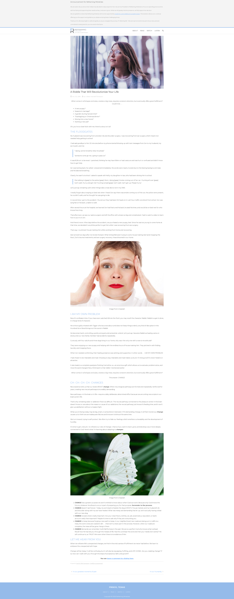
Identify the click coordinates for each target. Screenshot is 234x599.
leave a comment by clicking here (120, 558)
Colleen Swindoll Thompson (94, 96)
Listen (157, 31)
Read (142, 31)
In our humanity (156, 572)
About (135, 31)
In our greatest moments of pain (85, 572)
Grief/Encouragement (96, 563)
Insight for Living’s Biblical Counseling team (127, 14)
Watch (149, 31)
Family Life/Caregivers (82, 563)
